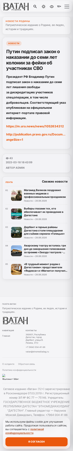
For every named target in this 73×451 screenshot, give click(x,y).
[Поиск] (35, 6)
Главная (6, 336)
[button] (66, 6)
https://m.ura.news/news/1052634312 (35, 126)
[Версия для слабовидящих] (51, 6)
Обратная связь (26, 364)
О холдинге (8, 364)
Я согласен (36, 441)
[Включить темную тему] (43, 6)
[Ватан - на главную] (18, 7)
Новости (13, 43)
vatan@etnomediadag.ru (37, 351)
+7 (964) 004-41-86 (35, 347)
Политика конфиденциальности (19, 370)
